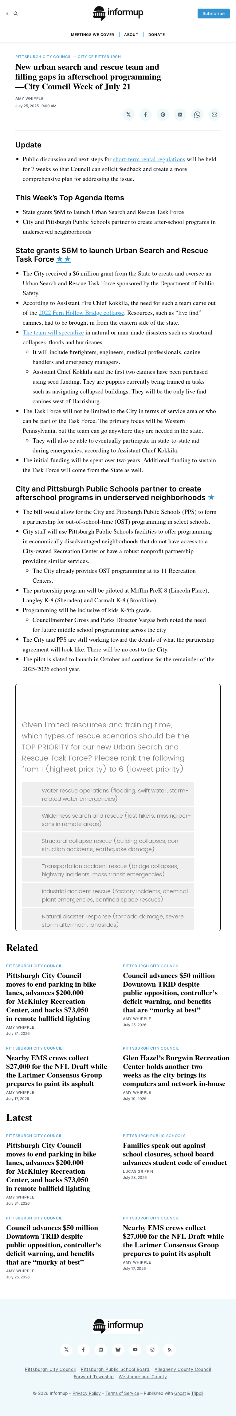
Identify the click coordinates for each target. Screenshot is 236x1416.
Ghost (180, 1393)
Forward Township (94, 1376)
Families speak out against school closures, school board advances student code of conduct (175, 1154)
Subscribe (214, 13)
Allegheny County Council (183, 1369)
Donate (156, 34)
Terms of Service (122, 1393)
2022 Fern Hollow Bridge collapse (81, 312)
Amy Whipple (29, 98)
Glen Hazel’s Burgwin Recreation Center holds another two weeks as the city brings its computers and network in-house (176, 1070)
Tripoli (197, 1393)
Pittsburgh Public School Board (115, 1369)
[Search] (15, 13)
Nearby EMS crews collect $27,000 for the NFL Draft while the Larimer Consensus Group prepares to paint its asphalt (56, 1070)
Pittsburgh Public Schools (154, 1135)
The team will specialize (53, 332)
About (131, 34)
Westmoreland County (143, 1376)
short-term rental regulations (149, 159)
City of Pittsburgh (99, 56)
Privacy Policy (87, 1393)
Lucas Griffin (138, 1171)
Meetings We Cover (92, 34)
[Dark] (8, 13)
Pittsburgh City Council (43, 56)
